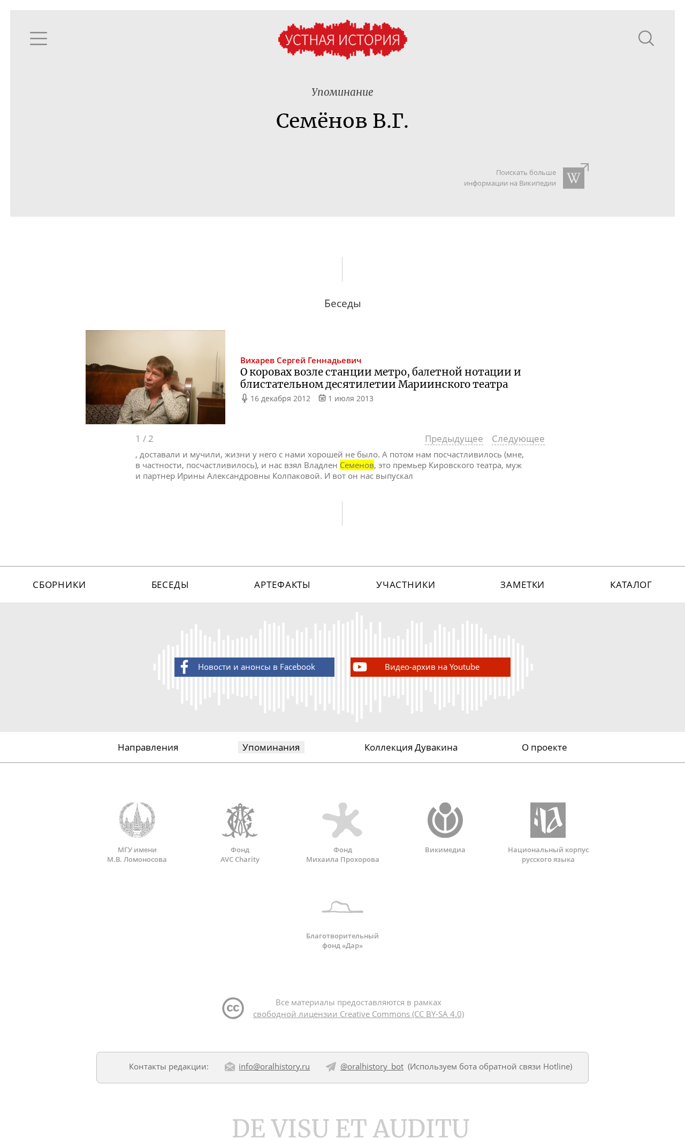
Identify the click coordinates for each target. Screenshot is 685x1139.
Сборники (59, 584)
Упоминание (342, 92)
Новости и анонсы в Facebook (256, 666)
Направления (148, 747)
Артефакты (282, 584)
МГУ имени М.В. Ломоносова (137, 854)
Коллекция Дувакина (411, 747)
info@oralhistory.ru (274, 1066)
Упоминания (271, 747)
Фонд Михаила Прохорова (342, 854)
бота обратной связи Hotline (514, 1066)
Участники (406, 584)
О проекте (544, 747)
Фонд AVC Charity (240, 854)
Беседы (170, 584)
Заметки (522, 584)
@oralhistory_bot (372, 1066)
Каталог (631, 584)
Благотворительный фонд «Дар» (342, 940)
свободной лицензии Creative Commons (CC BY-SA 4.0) (358, 1013)
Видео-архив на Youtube (432, 666)
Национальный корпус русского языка (548, 854)
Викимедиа (445, 849)
